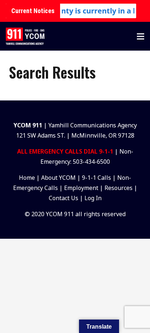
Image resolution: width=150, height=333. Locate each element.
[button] (119, 36)
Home (27, 178)
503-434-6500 (91, 162)
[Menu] (140, 36)
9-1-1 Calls (96, 178)
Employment (81, 188)
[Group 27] (25, 36)
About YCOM (58, 178)
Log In (93, 198)
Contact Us (63, 198)
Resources (118, 188)
